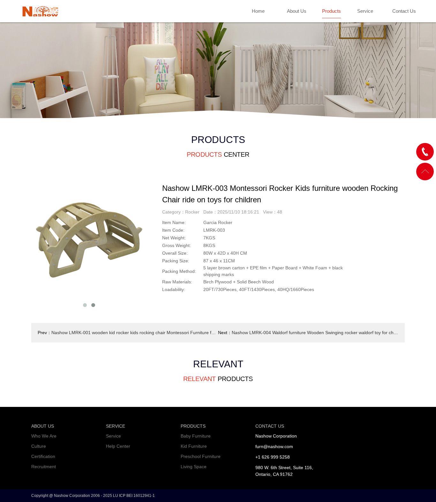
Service (365, 11)
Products (331, 11)
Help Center (118, 446)
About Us (296, 11)
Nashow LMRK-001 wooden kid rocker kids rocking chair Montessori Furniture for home (139, 332)
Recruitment (43, 466)
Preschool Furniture (201, 456)
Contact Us (404, 11)
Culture (38, 446)
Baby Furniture (196, 435)
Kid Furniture (194, 446)
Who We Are (43, 435)
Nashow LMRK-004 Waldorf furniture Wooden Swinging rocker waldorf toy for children (318, 332)
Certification (43, 456)
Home (258, 11)
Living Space (194, 466)
